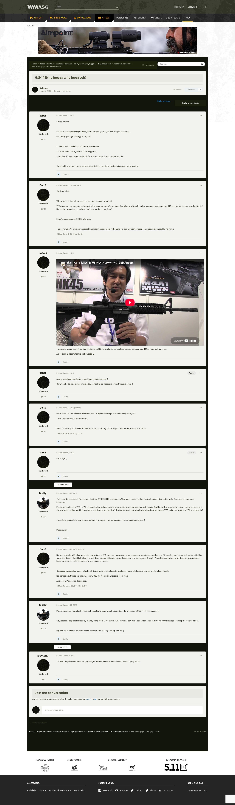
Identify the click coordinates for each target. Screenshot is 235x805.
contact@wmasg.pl (197, 790)
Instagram (168, 790)
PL (203, 7)
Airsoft (38, 18)
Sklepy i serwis (173, 18)
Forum (188, 18)
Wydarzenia (156, 18)
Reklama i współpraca (60, 790)
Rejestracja (179, 7)
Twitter (139, 790)
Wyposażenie (84, 18)
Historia (42, 790)
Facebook (108, 790)
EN (206, 7)
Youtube (123, 790)
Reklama (30, 26)
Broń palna (60, 18)
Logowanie (192, 7)
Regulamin (79, 790)
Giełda (105, 18)
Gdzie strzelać (139, 18)
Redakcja (31, 790)
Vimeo (152, 790)
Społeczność (122, 18)
